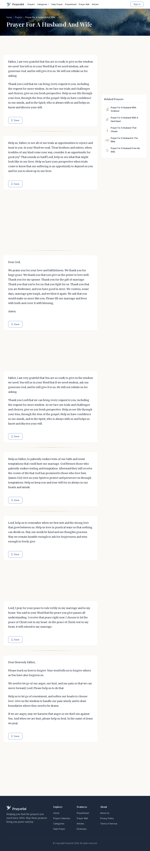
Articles (95, 4)
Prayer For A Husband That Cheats (123, 130)
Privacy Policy (107, 818)
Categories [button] (42, 4)
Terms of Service (108, 823)
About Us (104, 813)
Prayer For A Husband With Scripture (123, 109)
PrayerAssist (70, 4)
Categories (58, 823)
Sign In (136, 4)
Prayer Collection (61, 818)
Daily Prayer (57, 4)
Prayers (31, 4)
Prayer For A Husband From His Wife (125, 150)
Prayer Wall (84, 4)
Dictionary (82, 829)
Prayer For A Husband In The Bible (124, 140)
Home (9, 17)
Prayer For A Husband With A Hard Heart (124, 119)
